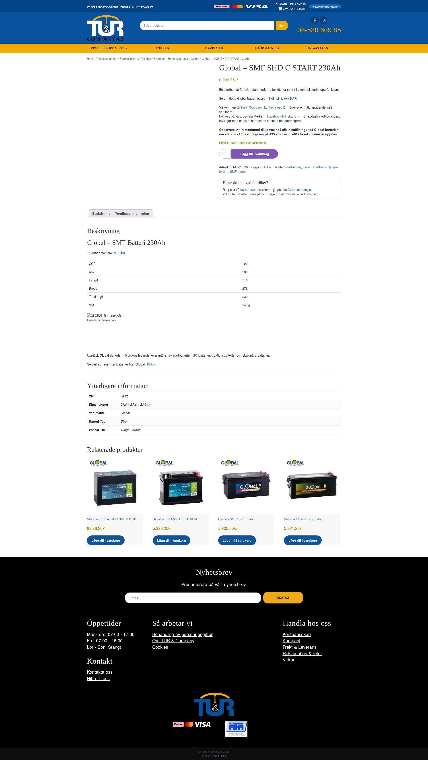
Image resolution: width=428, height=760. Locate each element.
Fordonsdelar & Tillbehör (135, 58)
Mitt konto (298, 4)
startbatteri (293, 167)
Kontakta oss (316, 48)
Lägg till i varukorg (254, 154)
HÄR (293, 98)
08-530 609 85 (319, 29)
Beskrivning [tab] (101, 213)
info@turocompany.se (297, 189)
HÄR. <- (151, 364)
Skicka (283, 597)
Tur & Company (251, 107)
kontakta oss (273, 107)
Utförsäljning (266, 48)
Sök (281, 25)
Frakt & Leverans (300, 647)
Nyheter (161, 48)
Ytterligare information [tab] (132, 213)
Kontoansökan (297, 634)
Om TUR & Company (173, 640)
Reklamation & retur (302, 653)
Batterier (159, 58)
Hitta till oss (98, 678)
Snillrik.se (220, 755)
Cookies (160, 647)
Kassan (281, 4)
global (307, 167)
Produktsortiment (107, 48)
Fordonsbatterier (177, 58)
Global (195, 58)
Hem (90, 58)
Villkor (288, 659)
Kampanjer (214, 48)
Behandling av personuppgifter (182, 634)
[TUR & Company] (105, 27)
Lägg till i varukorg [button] (105, 540)
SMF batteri (238, 171)
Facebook (274, 116)
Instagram (292, 116)
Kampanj (291, 640)
